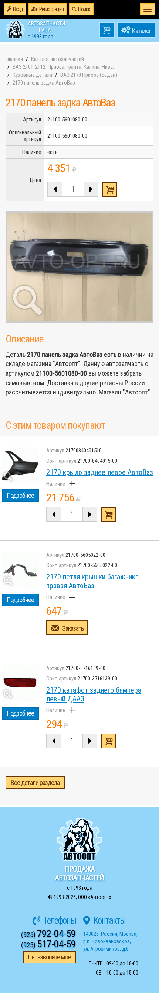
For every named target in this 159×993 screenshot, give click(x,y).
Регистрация (51, 9)
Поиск (84, 9)
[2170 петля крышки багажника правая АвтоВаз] (20, 570)
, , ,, (110, 941)
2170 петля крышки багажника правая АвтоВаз (92, 581)
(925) (48, 934)
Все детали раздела (35, 782)
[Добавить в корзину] (108, 514)
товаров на (107, 30)
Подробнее (20, 495)
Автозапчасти (46, 29)
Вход (18, 9)
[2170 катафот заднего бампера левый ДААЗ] (20, 683)
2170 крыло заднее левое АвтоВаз (99, 472)
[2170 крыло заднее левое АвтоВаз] (20, 465)
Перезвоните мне (49, 957)
